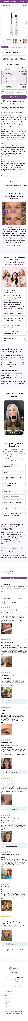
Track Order (18, 979)
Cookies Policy (7, 1007)
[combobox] (10, 79)
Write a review (14, 578)
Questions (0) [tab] (20, 598)
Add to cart (14, 97)
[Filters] (5, 602)
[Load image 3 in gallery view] (14, 41)
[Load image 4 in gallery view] (19, 41)
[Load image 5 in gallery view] (25, 41)
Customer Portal (19, 986)
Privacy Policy (7, 1001)
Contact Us (17, 985)
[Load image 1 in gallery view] (3, 41)
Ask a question (14, 581)
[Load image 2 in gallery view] (9, 41)
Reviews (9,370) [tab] (7, 598)
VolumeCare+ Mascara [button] (11, 772)
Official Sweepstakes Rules (7, 998)
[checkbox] (14, 92)
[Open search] (2, 602)
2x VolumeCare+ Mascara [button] (12, 701)
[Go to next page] (23, 950)
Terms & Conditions (17, 1013)
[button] (2, 5)
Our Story (6, 979)
